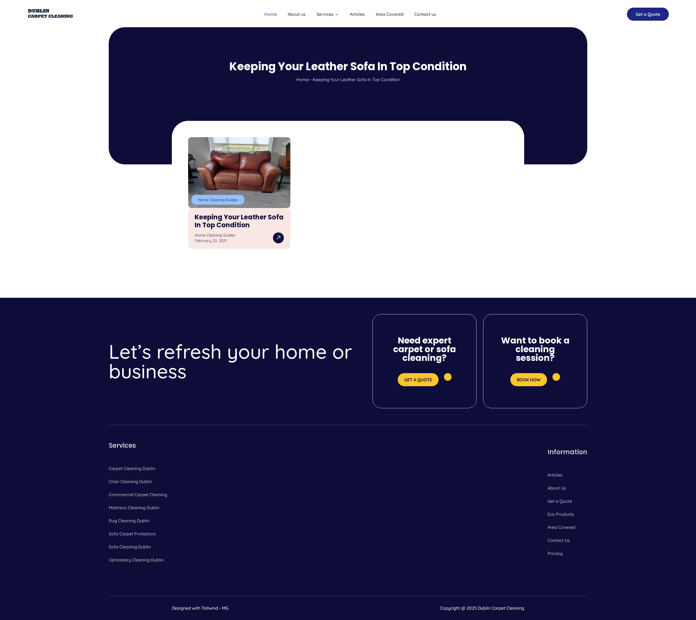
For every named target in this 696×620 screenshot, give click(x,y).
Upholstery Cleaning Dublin (136, 560)
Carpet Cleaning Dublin (132, 468)
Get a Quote (560, 501)
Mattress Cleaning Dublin (134, 507)
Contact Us (559, 540)
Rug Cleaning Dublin (129, 520)
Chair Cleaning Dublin (130, 481)
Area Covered (389, 14)
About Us (557, 488)
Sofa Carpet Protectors (132, 533)
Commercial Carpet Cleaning (138, 494)
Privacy (555, 553)
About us (297, 14)
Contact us (425, 14)
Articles (357, 14)
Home (270, 14)
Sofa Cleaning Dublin (130, 547)
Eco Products (561, 514)
